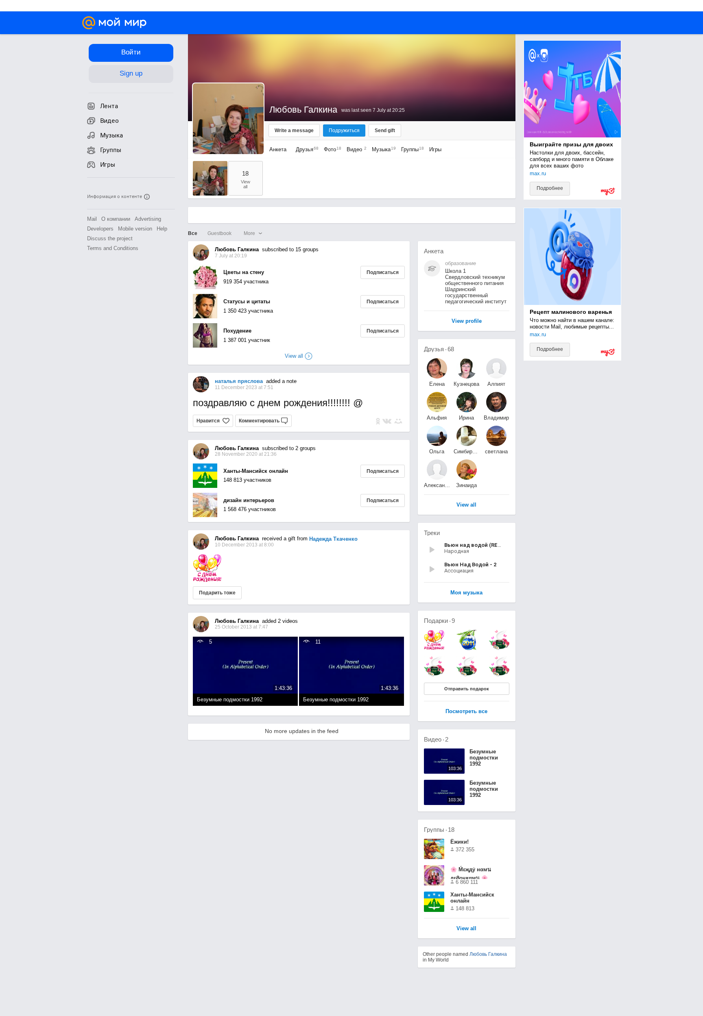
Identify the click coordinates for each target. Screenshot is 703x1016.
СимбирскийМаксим (467, 451)
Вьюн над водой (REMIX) (476, 545)
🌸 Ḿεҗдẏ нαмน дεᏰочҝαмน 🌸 (470, 872)
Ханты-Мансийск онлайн (255, 471)
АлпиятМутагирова (496, 384)
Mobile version (135, 229)
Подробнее (550, 188)
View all (466, 928)
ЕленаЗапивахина (437, 384)
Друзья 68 (439, 349)
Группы (410, 149)
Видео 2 (436, 739)
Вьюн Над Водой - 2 (470, 564)
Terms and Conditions (112, 248)
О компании (115, 219)
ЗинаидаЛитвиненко (467, 485)
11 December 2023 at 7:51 (244, 387)
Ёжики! (459, 842)
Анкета (277, 149)
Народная (456, 551)
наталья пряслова (239, 381)
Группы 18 (439, 829)
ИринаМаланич (467, 418)
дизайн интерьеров (248, 500)
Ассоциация (459, 571)
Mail (92, 219)
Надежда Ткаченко (333, 539)
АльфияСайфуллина (437, 418)
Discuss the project (110, 238)
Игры (435, 149)
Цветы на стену (243, 272)
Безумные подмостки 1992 (229, 699)
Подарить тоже (217, 593)
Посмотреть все (466, 711)
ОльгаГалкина (437, 451)
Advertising (148, 219)
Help (162, 229)
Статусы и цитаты (246, 301)
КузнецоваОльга (466, 384)
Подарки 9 (439, 620)
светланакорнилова (496, 451)
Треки (432, 532)
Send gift (385, 130)
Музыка (382, 149)
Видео (355, 149)
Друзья (305, 149)
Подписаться (383, 272)
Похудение (237, 331)
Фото (330, 149)
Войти (131, 52)
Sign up (131, 73)
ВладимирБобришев (496, 418)
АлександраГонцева (437, 485)
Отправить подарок (466, 688)
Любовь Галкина (488, 954)
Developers (100, 229)
